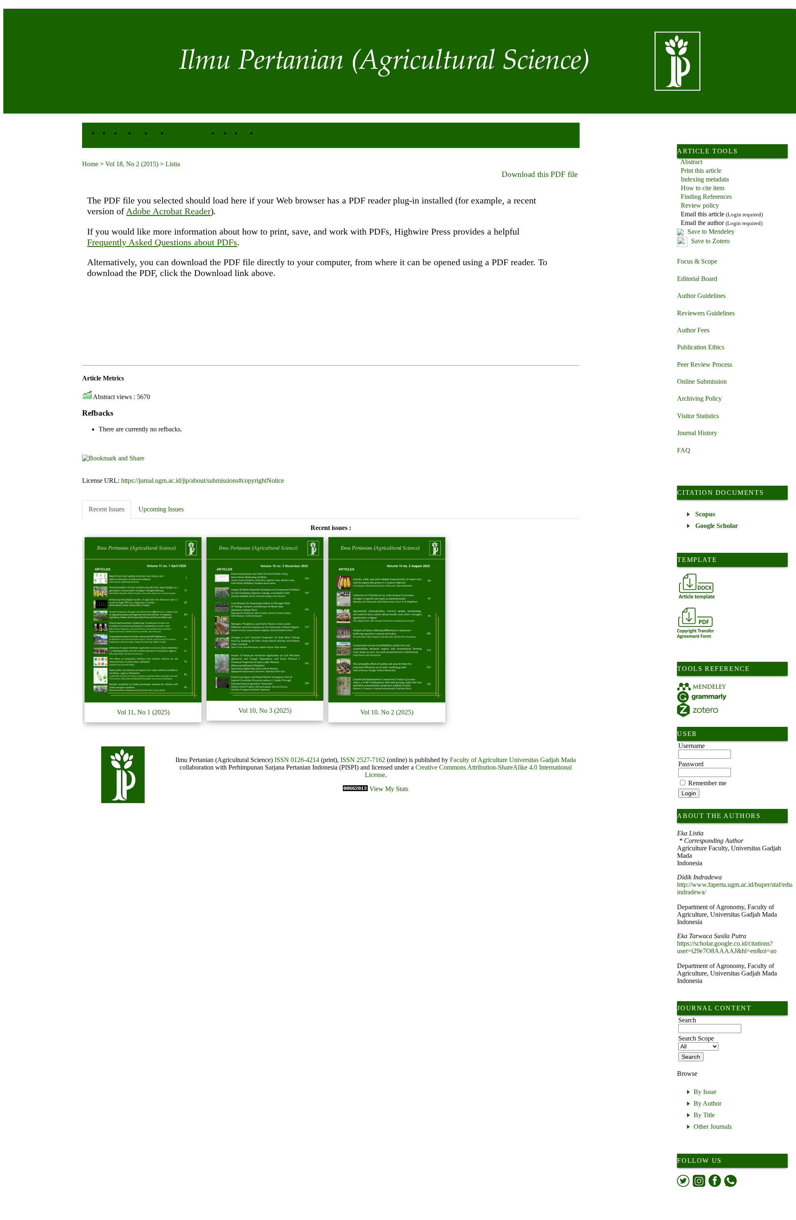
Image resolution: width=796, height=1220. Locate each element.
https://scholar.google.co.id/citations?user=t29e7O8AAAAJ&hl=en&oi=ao (727, 947)
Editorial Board (697, 278)
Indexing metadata (705, 179)
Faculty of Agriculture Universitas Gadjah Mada (513, 759)
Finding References (706, 196)
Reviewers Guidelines (706, 313)
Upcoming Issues (161, 509)
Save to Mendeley (711, 231)
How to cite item (702, 187)
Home (90, 163)
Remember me (707, 783)
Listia (172, 163)
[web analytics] (356, 788)
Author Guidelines (701, 295)
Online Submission (702, 381)
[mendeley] (701, 687)
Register (249, 133)
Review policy (700, 205)
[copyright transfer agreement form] (695, 623)
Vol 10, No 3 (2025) (264, 710)
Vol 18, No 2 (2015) (131, 163)
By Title (704, 1114)
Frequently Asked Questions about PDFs (162, 242)
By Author (707, 1103)
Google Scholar (716, 525)
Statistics (265, 133)
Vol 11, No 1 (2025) (143, 712)
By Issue (705, 1091)
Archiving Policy (699, 398)
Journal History (697, 432)
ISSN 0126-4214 (296, 759)
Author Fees (693, 330)
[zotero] (697, 710)
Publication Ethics (700, 347)
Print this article (701, 170)
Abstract (691, 161)
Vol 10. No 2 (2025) (386, 712)
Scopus (705, 514)
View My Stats (388, 788)
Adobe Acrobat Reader (168, 211)
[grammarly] (701, 697)
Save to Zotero (709, 240)
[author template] (697, 586)
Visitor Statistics (698, 415)
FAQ (683, 450)
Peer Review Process (704, 364)
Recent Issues (106, 509)
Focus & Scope (697, 261)
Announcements (182, 133)
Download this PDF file (540, 174)
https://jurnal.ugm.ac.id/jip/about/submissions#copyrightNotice (202, 480)
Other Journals (713, 1126)
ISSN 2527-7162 (362, 759)
